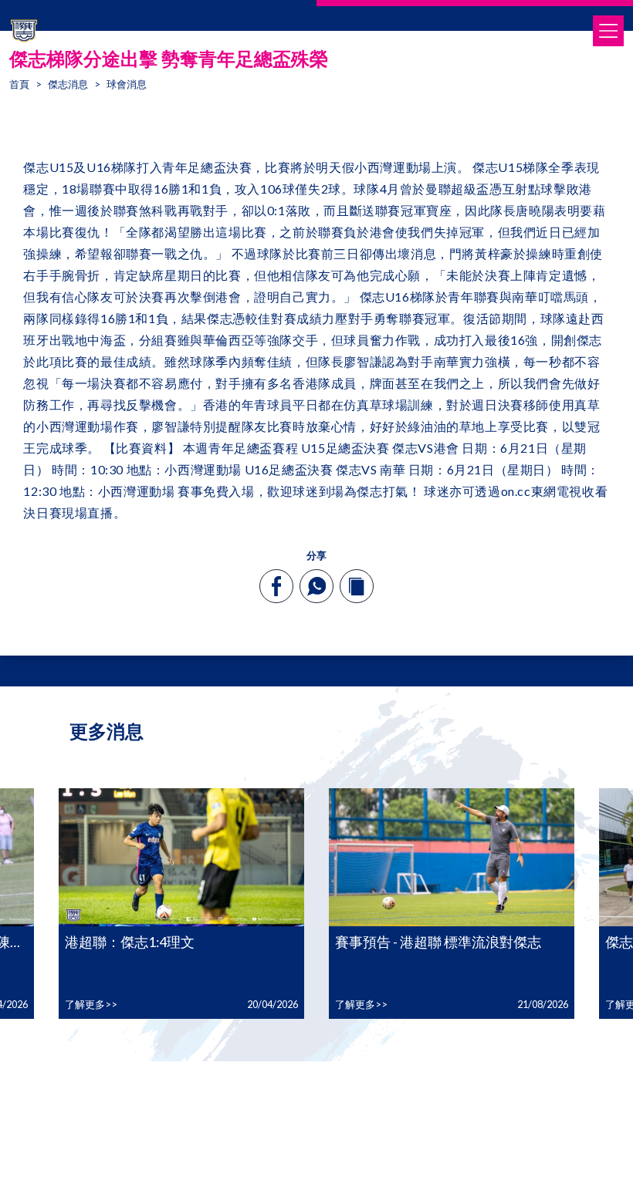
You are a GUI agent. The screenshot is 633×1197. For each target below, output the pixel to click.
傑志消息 (68, 84)
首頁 (19, 84)
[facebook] (277, 586)
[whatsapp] (316, 586)
